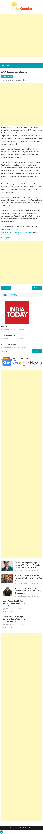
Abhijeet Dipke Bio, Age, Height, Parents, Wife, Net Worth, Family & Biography (28, 590)
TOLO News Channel (8, 335)
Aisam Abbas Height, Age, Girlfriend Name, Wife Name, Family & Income (14, 603)
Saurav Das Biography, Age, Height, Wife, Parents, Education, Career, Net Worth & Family (28, 565)
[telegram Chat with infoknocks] (1, 832)
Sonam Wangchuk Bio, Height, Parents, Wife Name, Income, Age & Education (28, 577)
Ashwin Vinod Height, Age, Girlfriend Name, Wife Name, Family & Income (14, 619)
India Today (5, 326)
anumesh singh (7, 611)
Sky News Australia (38, 288)
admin (27, 80)
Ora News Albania (7, 288)
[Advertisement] (21, 35)
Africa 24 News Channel (9, 344)
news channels (7, 76)
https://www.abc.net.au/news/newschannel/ (16, 232)
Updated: (12, 80)
